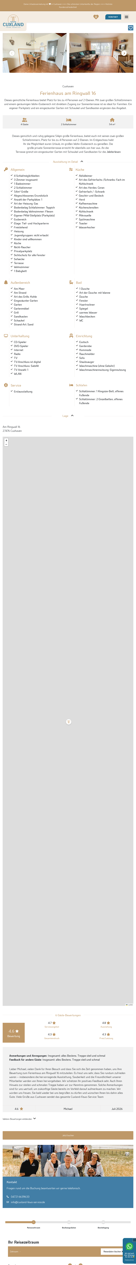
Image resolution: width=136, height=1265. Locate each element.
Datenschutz (129, 1260)
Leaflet (130, 1005)
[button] (126, 17)
